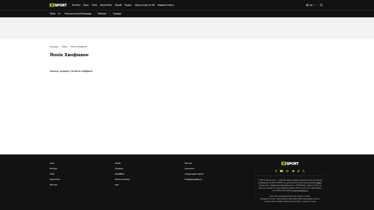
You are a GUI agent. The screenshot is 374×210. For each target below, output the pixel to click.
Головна (54, 46)
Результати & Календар (78, 13)
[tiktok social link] (298, 171)
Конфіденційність (193, 179)
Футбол (53, 168)
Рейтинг (102, 13)
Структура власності (299, 191)
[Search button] (321, 5)
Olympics (119, 168)
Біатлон (53, 185)
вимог (319, 183)
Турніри (117, 13)
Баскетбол (55, 179)
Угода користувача (194, 174)
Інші (117, 185)
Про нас (188, 163)
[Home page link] (59, 5)
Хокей (118, 163)
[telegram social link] (292, 171)
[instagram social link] (287, 171)
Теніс (64, 46)
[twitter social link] (303, 171)
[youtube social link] (281, 171)
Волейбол (119, 174)
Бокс (52, 163)
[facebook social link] (276, 171)
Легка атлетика (122, 179)
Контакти (189, 168)
